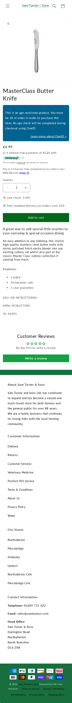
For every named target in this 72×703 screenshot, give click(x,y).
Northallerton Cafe (20, 574)
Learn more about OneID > (49, 136)
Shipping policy (56, 694)
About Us (14, 498)
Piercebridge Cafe (19, 583)
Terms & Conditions (20, 489)
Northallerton (16, 539)
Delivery (13, 446)
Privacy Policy (16, 507)
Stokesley (14, 557)
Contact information (53, 688)
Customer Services (19, 463)
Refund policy (18, 694)
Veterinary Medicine (20, 472)
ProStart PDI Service (21, 481)
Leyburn (13, 565)
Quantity (8, 179)
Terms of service (30, 688)
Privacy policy (37, 694)
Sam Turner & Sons (29, 684)
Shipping (21, 162)
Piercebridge (15, 548)
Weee (11, 515)
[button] (7, 6)
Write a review (36, 358)
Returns (13, 455)
